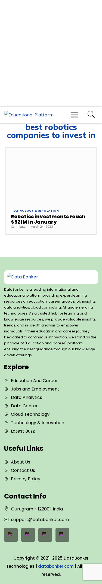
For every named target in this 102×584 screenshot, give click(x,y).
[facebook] (11, 535)
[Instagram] (62, 535)
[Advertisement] (51, 53)
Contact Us (23, 470)
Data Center (24, 406)
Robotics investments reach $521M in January (48, 219)
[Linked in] (28, 535)
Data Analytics (26, 397)
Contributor (18, 226)
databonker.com (56, 566)
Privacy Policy (25, 479)
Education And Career (34, 380)
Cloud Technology (30, 414)
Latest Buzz (23, 431)
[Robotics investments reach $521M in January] (51, 176)
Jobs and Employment (35, 389)
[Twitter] (45, 535)
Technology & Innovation (35, 211)
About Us (20, 462)
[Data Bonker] (46, 277)
